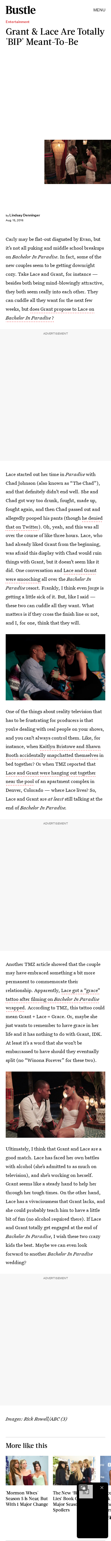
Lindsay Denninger (24, 215)
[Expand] (83, 1487)
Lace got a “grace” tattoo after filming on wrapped (53, 999)
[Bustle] (21, 10)
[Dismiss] (101, 1487)
